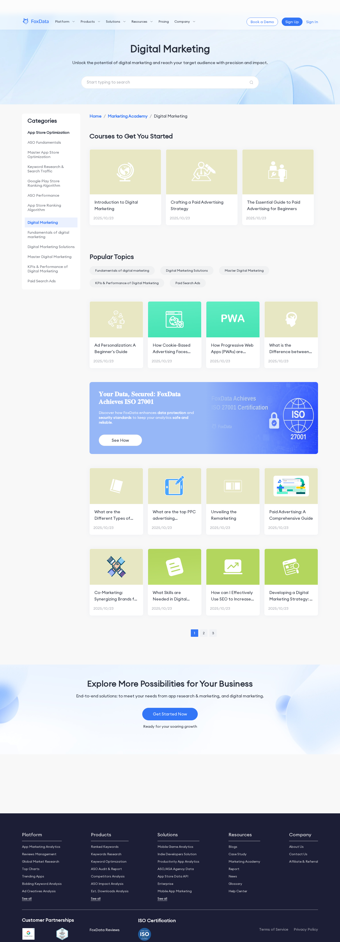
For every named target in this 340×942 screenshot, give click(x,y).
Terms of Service (273, 929)
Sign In (312, 21)
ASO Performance (43, 195)
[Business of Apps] (62, 934)
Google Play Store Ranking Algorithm (44, 183)
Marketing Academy (128, 116)
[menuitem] (65, 21)
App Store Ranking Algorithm (44, 207)
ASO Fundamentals (44, 142)
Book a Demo (262, 21)
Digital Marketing (43, 222)
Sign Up (292, 21)
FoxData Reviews (105, 929)
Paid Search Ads (42, 281)
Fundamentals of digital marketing (48, 234)
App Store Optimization (48, 132)
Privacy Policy (306, 929)
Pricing (163, 21)
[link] (96, 116)
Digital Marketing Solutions (51, 246)
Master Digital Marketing (49, 256)
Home (96, 116)
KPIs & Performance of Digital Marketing (48, 268)
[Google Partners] (28, 934)
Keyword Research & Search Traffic (46, 168)
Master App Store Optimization (43, 154)
